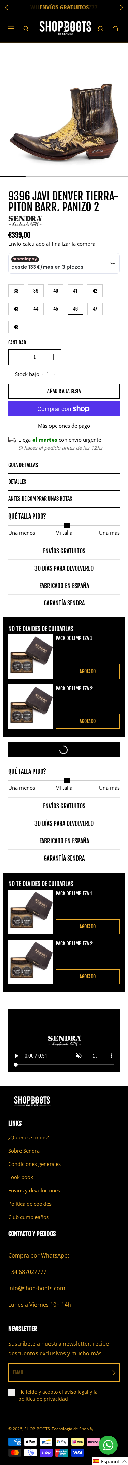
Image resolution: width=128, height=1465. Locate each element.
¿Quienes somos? (28, 1137)
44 (35, 309)
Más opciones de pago (64, 425)
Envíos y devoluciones (34, 1190)
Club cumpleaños (28, 1217)
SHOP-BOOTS (37, 1429)
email (18, 1372)
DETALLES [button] (17, 481)
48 (16, 327)
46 (75, 309)
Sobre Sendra (24, 1150)
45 (55, 309)
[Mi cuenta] (100, 28)
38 (16, 291)
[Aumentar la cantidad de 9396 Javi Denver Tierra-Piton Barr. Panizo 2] (53, 357)
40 (55, 291)
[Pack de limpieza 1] (30, 656)
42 (95, 291)
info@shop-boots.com (36, 1288)
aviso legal (76, 1392)
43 (16, 309)
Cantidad (17, 342)
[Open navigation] (15, 28)
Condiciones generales (34, 1164)
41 (75, 291)
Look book (20, 1177)
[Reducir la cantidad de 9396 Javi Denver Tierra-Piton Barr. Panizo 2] (16, 357)
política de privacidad (43, 1398)
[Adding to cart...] (64, 749)
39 (35, 291)
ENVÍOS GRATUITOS (64, 7)
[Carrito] (115, 28)
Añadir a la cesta (64, 391)
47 (95, 309)
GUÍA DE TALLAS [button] (23, 465)
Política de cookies (30, 1203)
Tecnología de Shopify (72, 1429)
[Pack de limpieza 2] (30, 706)
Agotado (88, 671)
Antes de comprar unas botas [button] (40, 498)
